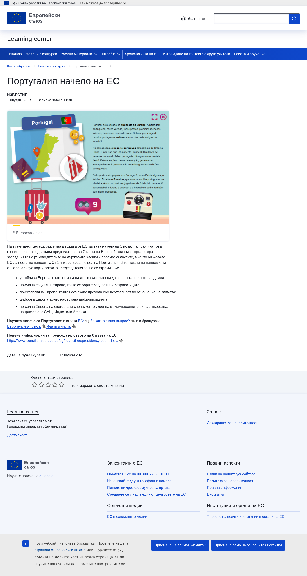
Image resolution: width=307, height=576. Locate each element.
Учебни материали (76, 54)
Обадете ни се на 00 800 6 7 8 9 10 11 (138, 474)
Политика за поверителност (230, 481)
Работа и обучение (249, 54)
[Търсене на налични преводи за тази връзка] (87, 321)
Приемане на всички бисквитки (180, 545)
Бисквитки (215, 494)
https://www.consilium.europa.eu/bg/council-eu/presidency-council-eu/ (62, 341)
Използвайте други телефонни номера (139, 481)
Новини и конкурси (41, 54)
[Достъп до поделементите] (96, 54)
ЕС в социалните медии (127, 516)
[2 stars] (38, 385)
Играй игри (111, 54)
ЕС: (81, 321)
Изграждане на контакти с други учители (196, 54)
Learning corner (23, 411)
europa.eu (47, 476)
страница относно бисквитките (60, 550)
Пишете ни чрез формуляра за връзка (139, 488)
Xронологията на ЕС (142, 54)
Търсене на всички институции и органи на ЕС (246, 516)
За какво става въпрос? (109, 321)
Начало (15, 54)
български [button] (196, 19)
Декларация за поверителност (232, 423)
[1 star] (34, 385)
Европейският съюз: (24, 326)
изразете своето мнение (102, 385)
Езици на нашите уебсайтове (231, 474)
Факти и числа (58, 326)
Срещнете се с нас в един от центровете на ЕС (146, 494)
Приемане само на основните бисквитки (248, 545)
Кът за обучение (19, 66)
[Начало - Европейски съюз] (33, 18)
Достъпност (17, 435)
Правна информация (224, 488)
